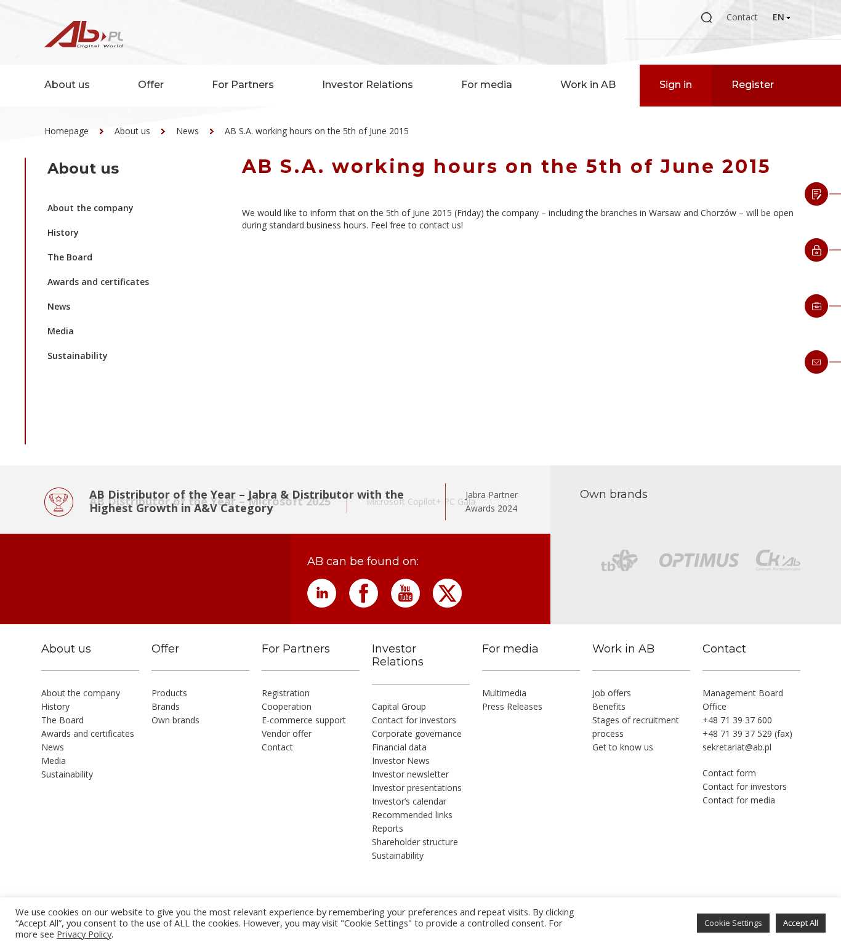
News (187, 131)
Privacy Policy (84, 933)
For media (486, 84)
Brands (165, 706)
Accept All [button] (800, 922)
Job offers (611, 693)
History (63, 232)
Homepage (66, 131)
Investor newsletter (410, 774)
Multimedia (504, 693)
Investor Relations (367, 84)
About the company (90, 208)
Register (752, 84)
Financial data (399, 747)
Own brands (175, 720)
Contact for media (738, 800)
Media (60, 331)
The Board (69, 257)
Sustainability (77, 355)
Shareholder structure (415, 842)
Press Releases (512, 706)
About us (67, 84)
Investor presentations (417, 787)
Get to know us (622, 747)
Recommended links (412, 815)
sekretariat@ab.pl (736, 747)
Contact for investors (414, 720)
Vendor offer (287, 733)
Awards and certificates (98, 281)
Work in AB (588, 84)
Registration (286, 693)
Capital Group (399, 706)
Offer (151, 84)
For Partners (243, 84)
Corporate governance (417, 733)
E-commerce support (304, 720)
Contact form (729, 773)
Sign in (675, 84)
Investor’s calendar (409, 801)
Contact (742, 17)
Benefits (609, 706)
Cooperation (287, 706)
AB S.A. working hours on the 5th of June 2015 (317, 131)
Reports (387, 828)
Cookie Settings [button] (733, 922)
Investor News (401, 760)
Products (169, 693)
